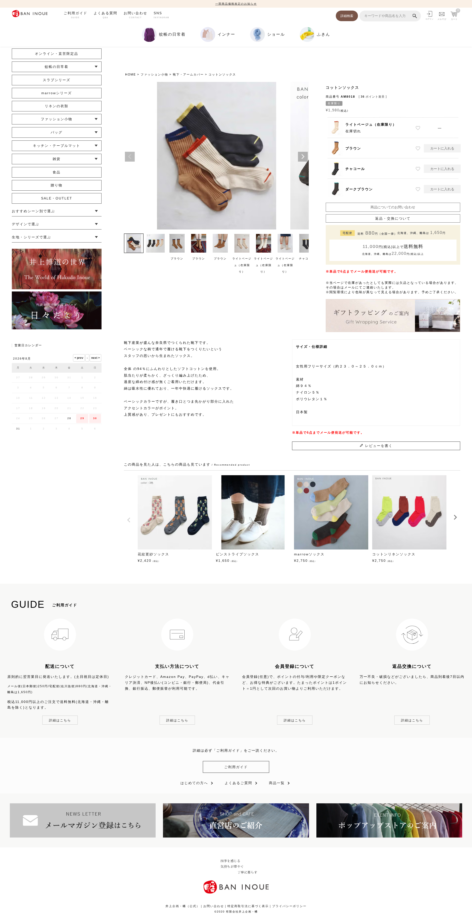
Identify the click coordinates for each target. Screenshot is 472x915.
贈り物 (56, 185)
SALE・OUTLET (56, 198)
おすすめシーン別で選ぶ (33, 211)
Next (303, 157)
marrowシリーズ (56, 93)
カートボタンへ (304, 899)
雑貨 (56, 159)
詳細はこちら (60, 720)
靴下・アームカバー (188, 74)
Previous (130, 157)
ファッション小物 (154, 74)
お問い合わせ (135, 14)
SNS (161, 14)
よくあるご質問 (238, 783)
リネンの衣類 (56, 106)
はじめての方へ (194, 783)
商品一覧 (277, 783)
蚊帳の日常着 (56, 67)
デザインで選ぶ (25, 224)
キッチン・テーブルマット (56, 146)
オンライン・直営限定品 (56, 54)
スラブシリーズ (56, 80)
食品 (56, 172)
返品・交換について (393, 218)
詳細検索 (346, 16)
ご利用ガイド (75, 14)
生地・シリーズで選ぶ (31, 237)
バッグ (56, 132)
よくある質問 (105, 14)
